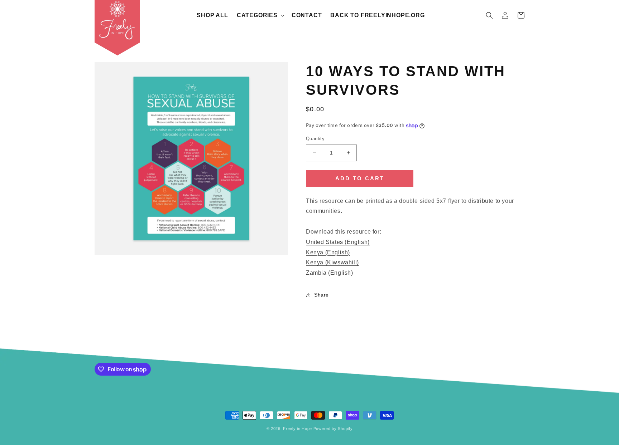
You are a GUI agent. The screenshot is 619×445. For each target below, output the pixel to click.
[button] (259, 16)
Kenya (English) (328, 252)
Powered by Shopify (333, 428)
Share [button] (321, 295)
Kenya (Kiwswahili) (332, 262)
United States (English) (338, 242)
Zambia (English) (329, 273)
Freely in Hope (297, 428)
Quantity (315, 138)
